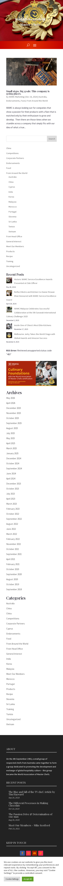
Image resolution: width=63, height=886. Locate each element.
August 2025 (12, 428)
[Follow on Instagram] (28, 853)
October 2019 (12, 584)
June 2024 (11, 473)
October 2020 (12, 569)
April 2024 (10, 478)
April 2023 (10, 498)
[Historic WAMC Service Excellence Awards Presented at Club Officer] (9, 281)
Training (9, 261)
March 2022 (11, 534)
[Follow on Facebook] (22, 853)
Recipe (9, 256)
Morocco (13, 206)
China (8, 148)
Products (10, 251)
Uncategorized (13, 266)
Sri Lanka (13, 221)
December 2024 (13, 458)
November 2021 (13, 544)
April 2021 (10, 559)
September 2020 (14, 574)
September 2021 (14, 554)
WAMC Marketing (16, 96)
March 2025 (11, 448)
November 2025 (13, 413)
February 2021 (13, 564)
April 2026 (10, 403)
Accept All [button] (28, 879)
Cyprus (12, 186)
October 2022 (12, 513)
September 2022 (14, 518)
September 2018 (14, 589)
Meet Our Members (15, 246)
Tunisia (12, 226)
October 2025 (12, 418)
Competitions (12, 153)
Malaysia (12, 201)
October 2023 (12, 488)
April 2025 (10, 443)
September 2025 (14, 423)
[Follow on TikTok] (40, 853)
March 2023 (11, 503)
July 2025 (10, 433)
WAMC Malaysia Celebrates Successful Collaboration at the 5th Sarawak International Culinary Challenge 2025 (31, 312)
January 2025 (12, 453)
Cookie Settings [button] (12, 879)
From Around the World (37, 100)
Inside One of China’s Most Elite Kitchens (32, 325)
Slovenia (12, 216)
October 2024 (12, 463)
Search (52, 138)
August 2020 (12, 579)
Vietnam (12, 231)
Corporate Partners (15, 158)
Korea (11, 196)
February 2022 (13, 539)
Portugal (12, 211)
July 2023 (10, 493)
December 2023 (13, 483)
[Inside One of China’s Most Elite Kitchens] (9, 327)
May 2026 (10, 398)
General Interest (13, 241)
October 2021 (12, 549)
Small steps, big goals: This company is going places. (28, 92)
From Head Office (14, 236)
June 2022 (11, 528)
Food (23, 100)
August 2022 (12, 523)
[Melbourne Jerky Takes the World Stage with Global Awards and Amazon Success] (9, 335)
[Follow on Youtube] (34, 853)
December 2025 (13, 408)
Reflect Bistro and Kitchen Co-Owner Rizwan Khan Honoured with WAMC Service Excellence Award (31, 296)
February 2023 (13, 508)
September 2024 (14, 468)
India (11, 191)
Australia (42, 96)
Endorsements (13, 100)
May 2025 (10, 438)
